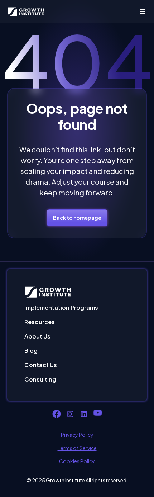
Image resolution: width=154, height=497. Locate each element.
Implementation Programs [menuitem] (61, 307)
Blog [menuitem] (31, 350)
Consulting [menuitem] (40, 379)
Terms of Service (77, 448)
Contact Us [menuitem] (40, 365)
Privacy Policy (77, 434)
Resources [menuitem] (39, 322)
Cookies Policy (77, 461)
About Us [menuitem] (37, 336)
